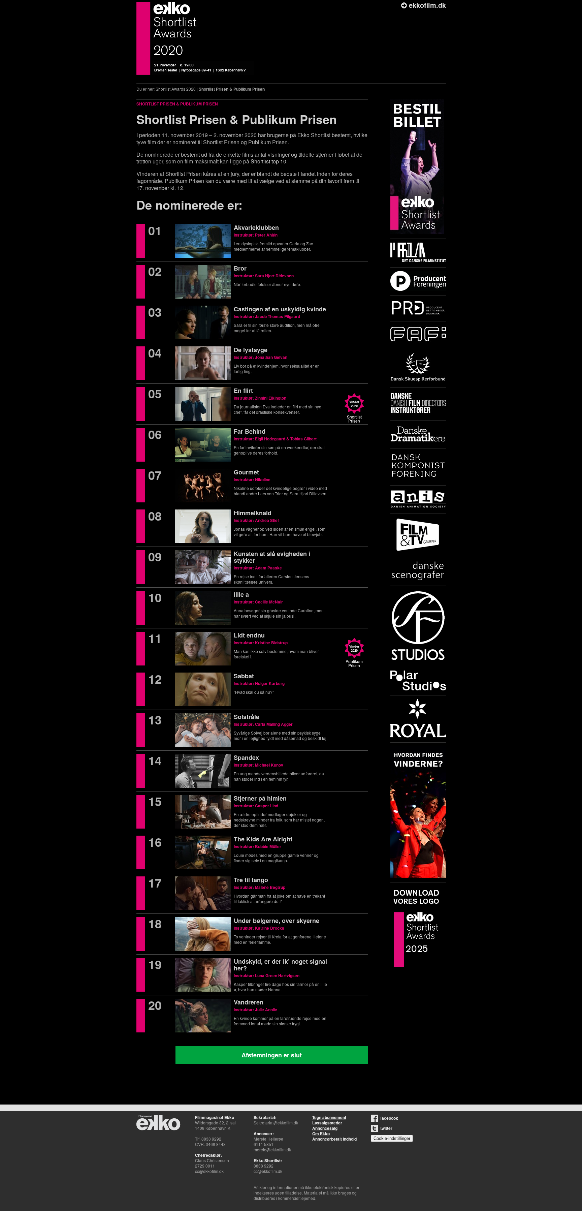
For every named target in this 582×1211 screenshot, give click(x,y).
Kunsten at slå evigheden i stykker (272, 557)
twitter (386, 1128)
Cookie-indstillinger (392, 1138)
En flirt (243, 390)
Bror (240, 268)
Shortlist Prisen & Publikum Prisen (232, 89)
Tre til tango (251, 879)
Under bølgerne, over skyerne (276, 920)
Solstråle (246, 716)
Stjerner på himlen (260, 798)
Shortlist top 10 (268, 161)
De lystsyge (250, 349)
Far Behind (249, 431)
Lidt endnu (249, 635)
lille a (241, 594)
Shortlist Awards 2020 (176, 89)
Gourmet (246, 472)
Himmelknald (252, 512)
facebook (389, 1118)
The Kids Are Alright (263, 839)
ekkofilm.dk (426, 5)
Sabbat (244, 676)
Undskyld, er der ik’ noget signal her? (280, 964)
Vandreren (248, 1002)
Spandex (246, 757)
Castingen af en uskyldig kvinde (280, 309)
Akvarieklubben (256, 227)
